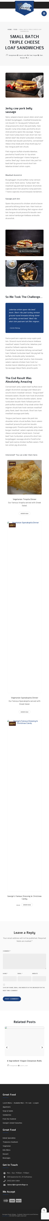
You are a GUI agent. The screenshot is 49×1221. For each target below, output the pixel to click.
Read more (18, 906)
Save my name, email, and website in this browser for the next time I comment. (24, 989)
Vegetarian (7, 1146)
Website (35, 973)
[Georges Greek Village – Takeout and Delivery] (24, 7)
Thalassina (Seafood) (10, 1142)
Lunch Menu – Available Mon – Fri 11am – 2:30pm (21, 1103)
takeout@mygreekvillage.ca (17, 1185)
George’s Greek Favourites (12, 1123)
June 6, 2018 (22, 55)
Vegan (35, 55)
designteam (13, 55)
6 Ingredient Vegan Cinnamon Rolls (24, 1041)
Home (10, 29)
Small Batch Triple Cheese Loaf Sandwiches (24, 42)
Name (5, 973)
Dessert (5, 1154)
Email (20, 973)
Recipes (22, 58)
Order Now (24, 513)
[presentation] (7, 1047)
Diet (41, 55)
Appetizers (7, 1107)
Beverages (6, 1158)
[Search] (44, 1210)
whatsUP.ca (5, 1216)
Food (15, 29)
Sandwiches (7, 1115)
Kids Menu (6, 1150)
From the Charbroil (9, 1119)
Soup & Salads (8, 1111)
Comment (7, 951)
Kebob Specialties (9, 1138)
